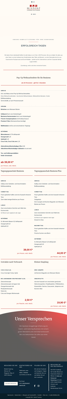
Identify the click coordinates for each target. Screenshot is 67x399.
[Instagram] (38, 386)
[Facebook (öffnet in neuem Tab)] (32, 2)
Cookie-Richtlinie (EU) (54, 395)
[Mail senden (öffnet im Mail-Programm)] (35, 2)
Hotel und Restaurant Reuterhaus (56, 378)
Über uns (45, 395)
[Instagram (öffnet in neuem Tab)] (34, 2)
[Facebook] (35, 386)
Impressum (10, 395)
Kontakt (39, 395)
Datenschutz (18, 395)
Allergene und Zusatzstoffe (29, 395)
